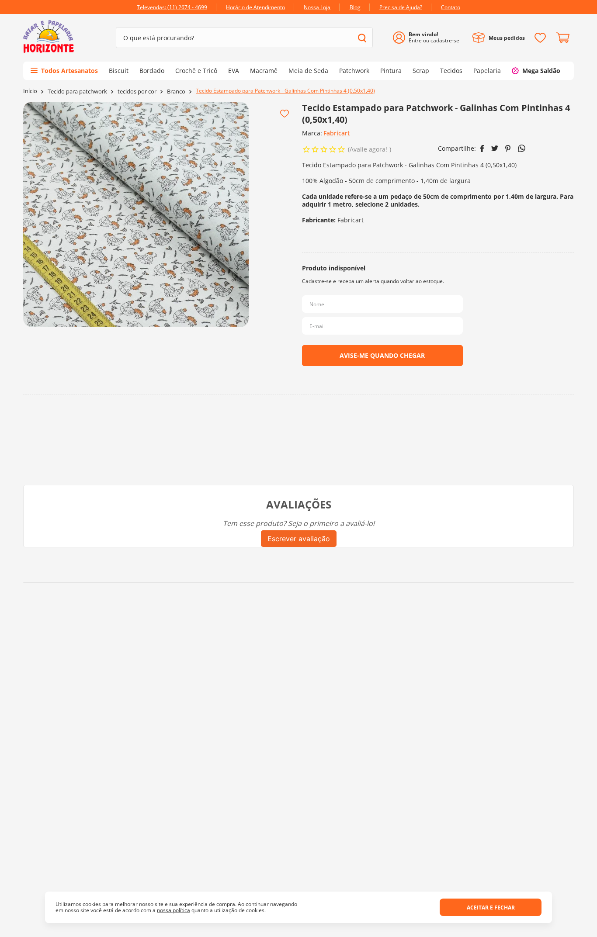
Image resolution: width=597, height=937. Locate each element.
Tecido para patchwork (77, 91)
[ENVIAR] (382, 355)
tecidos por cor (137, 91)
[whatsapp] (521, 148)
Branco (176, 91)
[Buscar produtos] (362, 38)
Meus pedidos (507, 37)
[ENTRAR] (429, 37)
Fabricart (336, 133)
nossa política (173, 910)
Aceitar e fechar (491, 907)
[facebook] (482, 148)
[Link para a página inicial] (30, 91)
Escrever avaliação (298, 538)
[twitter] (494, 148)
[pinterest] (508, 148)
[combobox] (244, 37)
